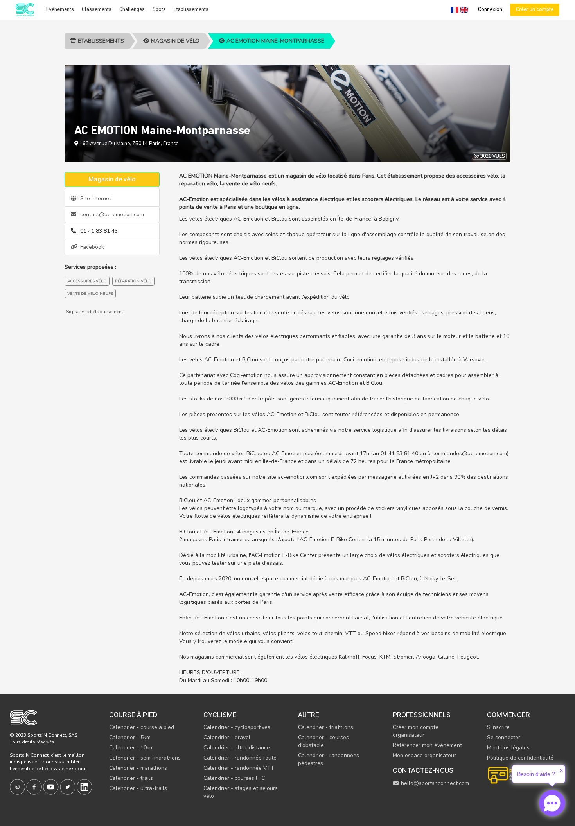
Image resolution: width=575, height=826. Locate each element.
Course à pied (133, 715)
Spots (159, 10)
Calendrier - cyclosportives (236, 727)
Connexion (490, 10)
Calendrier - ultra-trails (138, 788)
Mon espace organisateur (424, 755)
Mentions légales (508, 747)
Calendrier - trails (131, 778)
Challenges (132, 10)
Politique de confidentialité (520, 757)
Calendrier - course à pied (141, 727)
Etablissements (191, 10)
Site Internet (95, 198)
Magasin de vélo (174, 41)
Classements (96, 10)
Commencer (508, 715)
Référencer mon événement (427, 745)
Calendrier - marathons (138, 768)
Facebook (91, 247)
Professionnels (422, 715)
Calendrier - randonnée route (240, 757)
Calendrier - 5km (130, 737)
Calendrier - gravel (226, 737)
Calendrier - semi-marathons (145, 757)
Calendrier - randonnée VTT (238, 768)
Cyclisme (220, 715)
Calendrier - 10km (131, 747)
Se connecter (503, 737)
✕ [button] (561, 770)
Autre (308, 715)
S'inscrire (498, 727)
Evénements (60, 10)
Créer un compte (534, 10)
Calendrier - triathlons (325, 727)
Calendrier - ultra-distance (236, 747)
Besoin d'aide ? (536, 774)
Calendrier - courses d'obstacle (323, 741)
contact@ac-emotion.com (111, 214)
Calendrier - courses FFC (234, 778)
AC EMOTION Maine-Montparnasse (274, 41)
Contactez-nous (423, 770)
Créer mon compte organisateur (415, 731)
